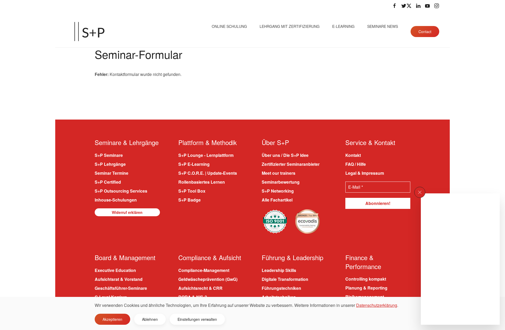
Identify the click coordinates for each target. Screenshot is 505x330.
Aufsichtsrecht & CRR (200, 288)
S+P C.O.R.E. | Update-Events (207, 173)
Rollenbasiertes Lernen (201, 182)
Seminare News (382, 26)
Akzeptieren (112, 319)
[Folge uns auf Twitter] (406, 5)
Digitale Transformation (285, 279)
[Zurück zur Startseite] (89, 31)
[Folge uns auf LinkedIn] (418, 5)
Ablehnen (150, 319)
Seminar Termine (111, 173)
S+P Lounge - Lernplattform (206, 155)
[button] (419, 192)
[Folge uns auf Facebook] (394, 5)
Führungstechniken (281, 288)
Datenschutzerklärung (376, 305)
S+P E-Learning (194, 164)
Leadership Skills (279, 270)
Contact (424, 31)
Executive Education (115, 270)
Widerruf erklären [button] (127, 212)
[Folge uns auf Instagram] (436, 5)
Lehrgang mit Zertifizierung (290, 26)
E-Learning (343, 26)
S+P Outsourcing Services (121, 191)
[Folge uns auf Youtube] (427, 5)
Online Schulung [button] (229, 26)
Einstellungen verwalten (197, 319)
